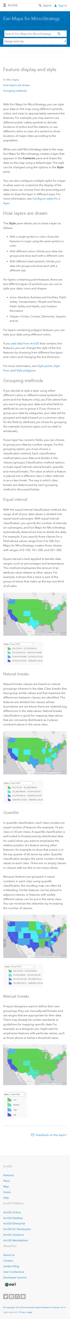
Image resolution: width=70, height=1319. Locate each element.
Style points (44, 366)
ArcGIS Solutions (13, 1234)
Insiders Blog (11, 1266)
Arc (13, 5)
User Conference (13, 1271)
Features (8, 1175)
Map (6, 1186)
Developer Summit (14, 1277)
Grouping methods (15, 90)
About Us (9, 1255)
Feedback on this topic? (51, 1135)
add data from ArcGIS (25, 343)
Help (6, 1197)
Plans (6, 1180)
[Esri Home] (10, 1284)
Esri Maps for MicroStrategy (31, 18)
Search (47, 5)
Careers (8, 1260)
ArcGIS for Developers (17, 1229)
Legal (29, 1312)
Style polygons (26, 370)
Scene (7, 1192)
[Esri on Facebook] (11, 1296)
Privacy (22, 1312)
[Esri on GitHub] (17, 1296)
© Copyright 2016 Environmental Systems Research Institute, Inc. (33, 1307)
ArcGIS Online (12, 1212)
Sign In (62, 5)
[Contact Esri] (23, 1296)
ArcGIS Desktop (13, 1218)
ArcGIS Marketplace (15, 1240)
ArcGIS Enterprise (14, 1223)
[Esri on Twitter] (5, 1296)
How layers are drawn (16, 85)
